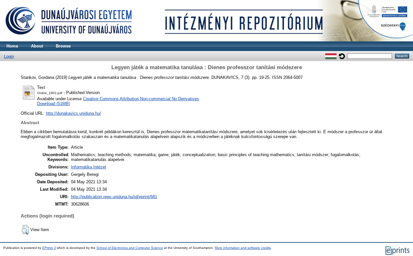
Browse (63, 46)
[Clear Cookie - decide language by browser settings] (342, 55)
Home (12, 46)
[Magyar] (331, 55)
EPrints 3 (49, 248)
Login (9, 56)
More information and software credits (243, 248)
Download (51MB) (53, 103)
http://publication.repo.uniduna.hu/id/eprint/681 (114, 196)
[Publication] (206, 39)
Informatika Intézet (88, 167)
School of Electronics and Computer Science (129, 248)
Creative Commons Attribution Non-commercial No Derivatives (141, 98)
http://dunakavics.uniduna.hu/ (73, 113)
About (37, 46)
